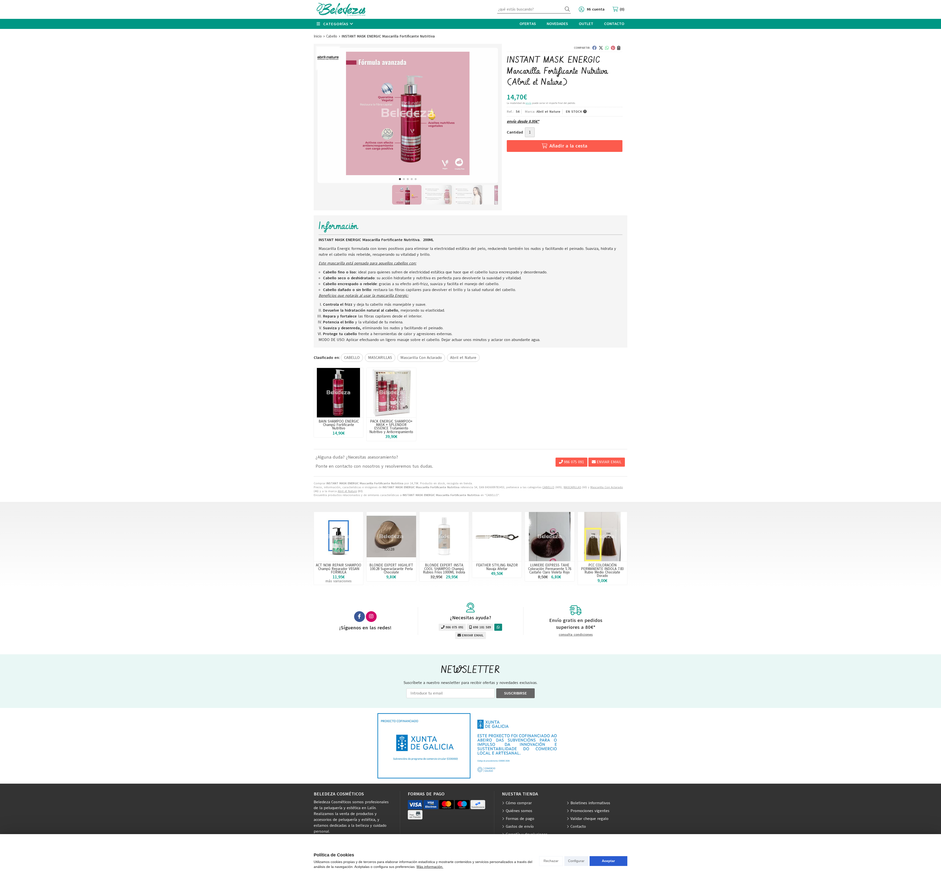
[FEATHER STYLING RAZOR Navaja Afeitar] (496, 536)
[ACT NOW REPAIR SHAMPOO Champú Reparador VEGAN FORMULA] (338, 536)
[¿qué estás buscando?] (534, 9)
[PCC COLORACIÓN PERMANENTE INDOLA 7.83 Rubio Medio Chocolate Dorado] (602, 536)
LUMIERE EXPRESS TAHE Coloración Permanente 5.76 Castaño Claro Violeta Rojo (549, 569)
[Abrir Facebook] (359, 616)
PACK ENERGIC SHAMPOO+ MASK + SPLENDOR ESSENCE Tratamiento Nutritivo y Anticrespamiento (391, 426)
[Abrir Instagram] (371, 616)
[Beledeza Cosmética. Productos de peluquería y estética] (341, 9)
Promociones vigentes (589, 811)
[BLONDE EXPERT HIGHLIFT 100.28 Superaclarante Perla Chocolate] (391, 536)
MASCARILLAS (572, 487)
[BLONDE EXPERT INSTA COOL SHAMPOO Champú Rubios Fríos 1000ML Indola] (444, 536)
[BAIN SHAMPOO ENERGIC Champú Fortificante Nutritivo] (338, 392)
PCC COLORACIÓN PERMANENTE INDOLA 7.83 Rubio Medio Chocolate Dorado (602, 570)
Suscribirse (515, 693)
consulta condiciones (576, 635)
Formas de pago (520, 818)
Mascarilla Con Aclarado (606, 487)
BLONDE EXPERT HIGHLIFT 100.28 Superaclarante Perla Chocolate (391, 569)
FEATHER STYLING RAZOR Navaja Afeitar (497, 567)
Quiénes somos (519, 811)
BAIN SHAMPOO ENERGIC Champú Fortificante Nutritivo (339, 425)
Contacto (578, 826)
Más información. (430, 867)
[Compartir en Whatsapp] (607, 47)
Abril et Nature (347, 491)
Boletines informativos (590, 803)
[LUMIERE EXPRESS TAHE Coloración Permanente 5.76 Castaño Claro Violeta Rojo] (549, 536)
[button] (400, 179)
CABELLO (548, 487)
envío (528, 103)
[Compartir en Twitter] (601, 47)
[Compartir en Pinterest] (613, 47)
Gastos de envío (520, 826)
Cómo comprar (519, 803)
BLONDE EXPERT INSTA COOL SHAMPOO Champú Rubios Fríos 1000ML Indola (444, 569)
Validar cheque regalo (589, 818)
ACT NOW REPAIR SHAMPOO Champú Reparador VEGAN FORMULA (338, 569)
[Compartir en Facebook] (594, 47)
